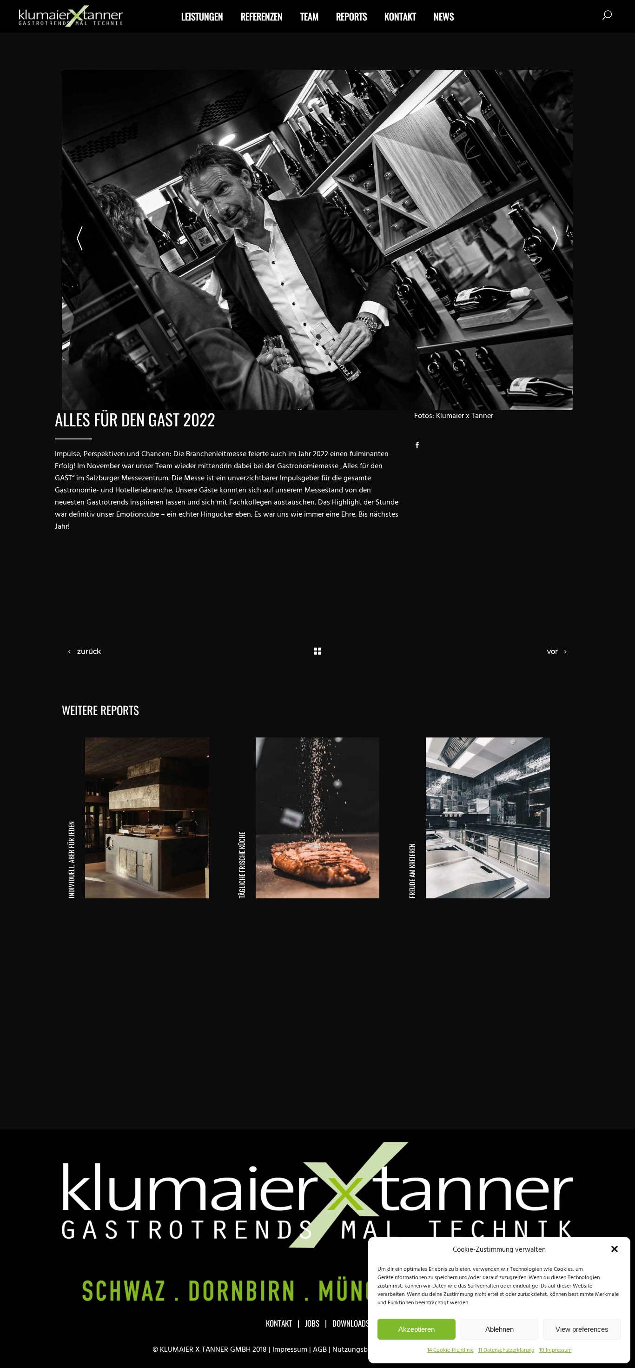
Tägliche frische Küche (242, 865)
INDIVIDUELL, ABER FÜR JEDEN (71, 859)
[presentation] (79, 240)
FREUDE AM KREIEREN (412, 870)
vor (552, 651)
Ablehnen (499, 1329)
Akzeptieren (416, 1329)
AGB (320, 1350)
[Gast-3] (317, 240)
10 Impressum (555, 1350)
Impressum (289, 1350)
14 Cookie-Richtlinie (450, 1350)
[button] (615, 1249)
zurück (89, 651)
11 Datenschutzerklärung (506, 1350)
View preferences (582, 1329)
